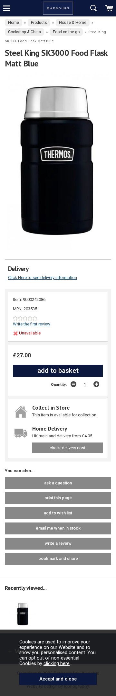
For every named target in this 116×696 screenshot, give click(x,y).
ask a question (58, 483)
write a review (58, 543)
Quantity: (59, 384)
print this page (58, 497)
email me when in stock (58, 528)
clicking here (57, 663)
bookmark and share (58, 558)
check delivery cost (67, 447)
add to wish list (58, 513)
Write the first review (31, 324)
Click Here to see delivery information (42, 277)
